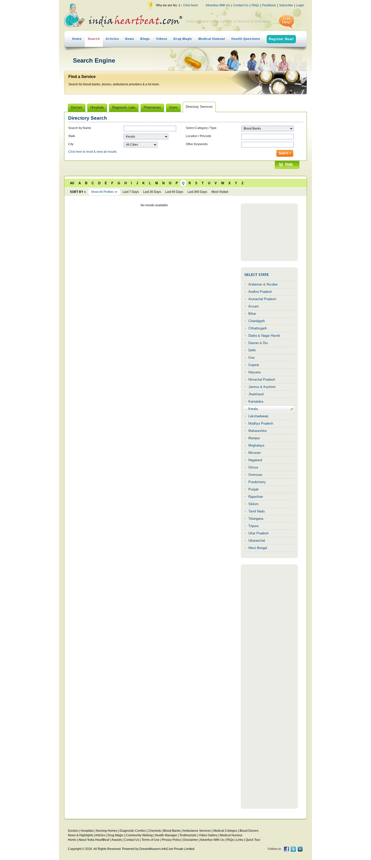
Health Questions (245, 39)
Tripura (253, 526)
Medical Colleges (225, 830)
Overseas (255, 475)
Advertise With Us (218, 5)
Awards (117, 840)
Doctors (73, 830)
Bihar (252, 314)
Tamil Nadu (256, 511)
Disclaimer (190, 840)
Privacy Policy (171, 840)
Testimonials (188, 835)
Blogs (145, 39)
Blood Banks (172, 830)
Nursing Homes (106, 830)
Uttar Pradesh (258, 533)
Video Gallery (208, 835)
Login (300, 5)
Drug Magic (182, 39)
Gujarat (253, 365)
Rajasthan (255, 497)
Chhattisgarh (257, 328)
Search (94, 39)
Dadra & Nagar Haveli (264, 335)
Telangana (255, 518)
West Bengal (257, 548)
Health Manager (166, 835)
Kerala (253, 409)
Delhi (252, 350)
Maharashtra (257, 431)
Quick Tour (253, 840)
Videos (161, 39)
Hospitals (87, 830)
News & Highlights (80, 835)
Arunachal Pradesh (262, 299)
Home (77, 39)
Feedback (269, 5)
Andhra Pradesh (260, 292)
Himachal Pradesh (261, 379)
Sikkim (253, 504)
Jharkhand (255, 394)
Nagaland (255, 460)
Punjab (253, 489)
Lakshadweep (258, 416)
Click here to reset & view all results (92, 151)
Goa (251, 357)
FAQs (255, 5)
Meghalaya (256, 445)
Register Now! (281, 39)
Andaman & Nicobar (263, 284)
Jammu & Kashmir (262, 387)
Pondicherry (257, 482)
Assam (253, 306)
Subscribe (286, 5)
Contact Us (240, 5)
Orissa (253, 467)
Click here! (190, 5)
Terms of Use (151, 840)
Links (239, 840)
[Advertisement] (269, 232)
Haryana (254, 372)
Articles (112, 39)
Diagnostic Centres (133, 830)
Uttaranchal (256, 540)
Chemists (154, 830)
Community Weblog (139, 835)
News (129, 39)
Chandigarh (256, 321)
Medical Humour (211, 39)
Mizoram (254, 453)
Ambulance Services (197, 830)
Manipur (254, 438)
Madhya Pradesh (260, 423)
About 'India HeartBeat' (94, 840)
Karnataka (255, 401)
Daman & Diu (258, 343)
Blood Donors (249, 830)
